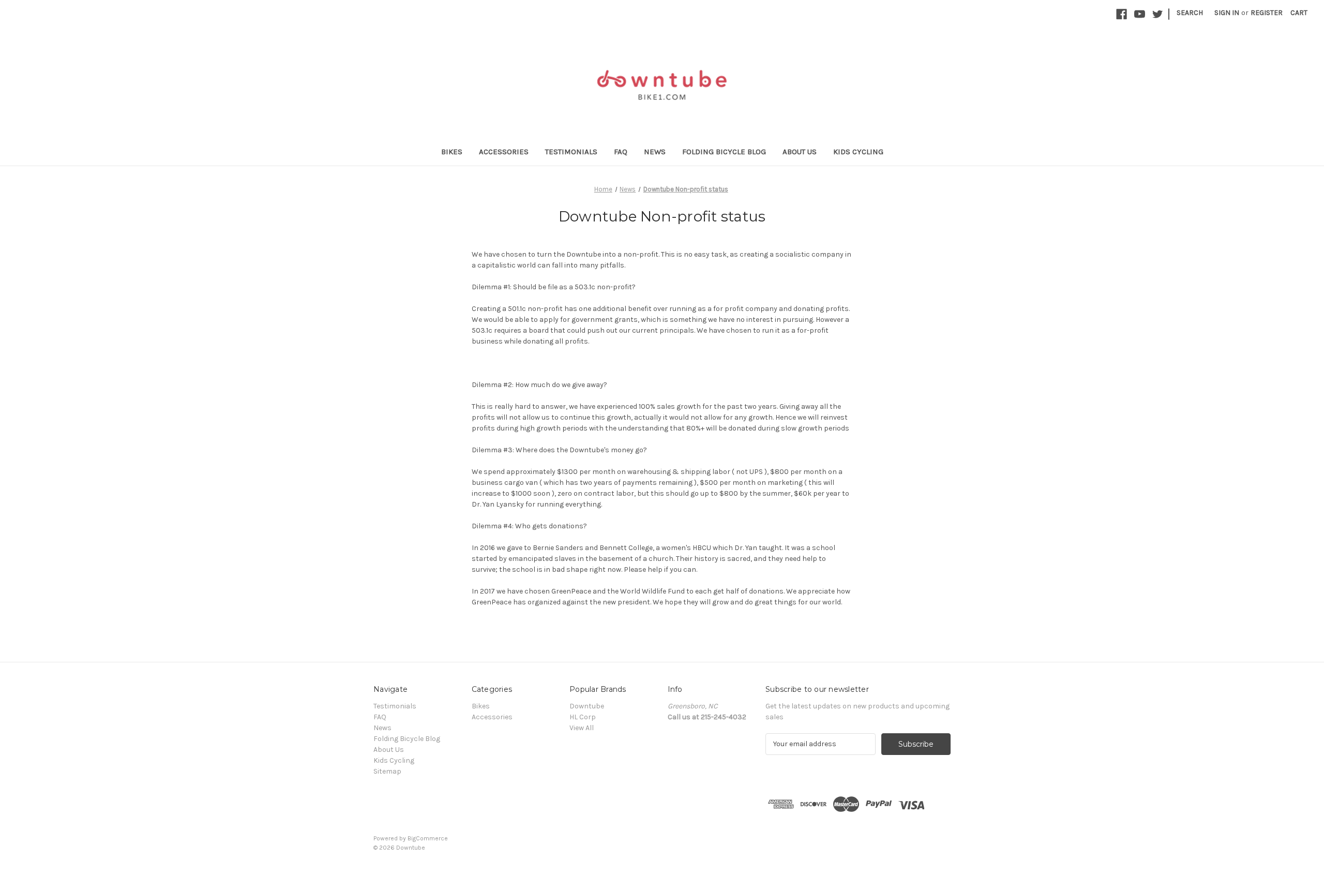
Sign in (1226, 12)
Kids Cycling (858, 151)
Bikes (451, 151)
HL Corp (582, 717)
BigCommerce (428, 838)
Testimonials (571, 151)
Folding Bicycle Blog (724, 151)
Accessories (504, 151)
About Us (800, 151)
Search (1190, 12)
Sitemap (387, 771)
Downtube (586, 706)
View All (581, 727)
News (655, 151)
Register (1267, 12)
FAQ (620, 151)
